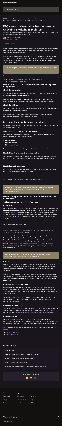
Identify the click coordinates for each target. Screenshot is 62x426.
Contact (33, 406)
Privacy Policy (20, 396)
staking (55, 321)
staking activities (15, 212)
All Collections (7, 19)
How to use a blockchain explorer (16, 81)
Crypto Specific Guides (12, 334)
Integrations (6, 396)
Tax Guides (33, 396)
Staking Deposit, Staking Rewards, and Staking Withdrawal (36, 312)
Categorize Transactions (13, 332)
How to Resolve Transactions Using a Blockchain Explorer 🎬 (24, 79)
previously (14, 297)
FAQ (35, 19)
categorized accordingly (26, 189)
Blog (32, 399)
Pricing (5, 399)
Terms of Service (21, 399)
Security (19, 403)
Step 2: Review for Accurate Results (22, 19)
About (4, 403)
